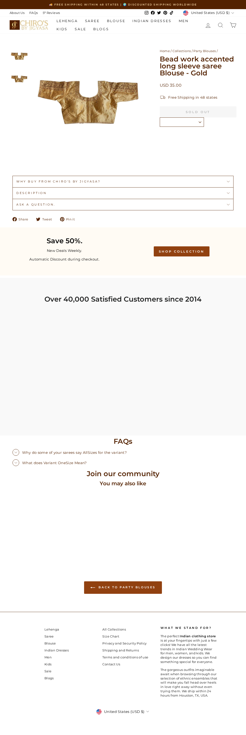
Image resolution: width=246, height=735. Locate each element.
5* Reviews (51, 13)
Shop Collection (181, 251)
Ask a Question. (35, 204)
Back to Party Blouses (126, 587)
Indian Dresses (151, 21)
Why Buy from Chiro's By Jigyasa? (58, 181)
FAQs (33, 13)
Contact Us (111, 664)
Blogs (101, 29)
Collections (181, 51)
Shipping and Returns (120, 650)
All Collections (114, 629)
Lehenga (67, 21)
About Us (17, 13)
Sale (80, 29)
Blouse (116, 21)
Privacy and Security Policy (124, 643)
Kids (62, 29)
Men (184, 21)
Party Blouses (204, 51)
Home (165, 51)
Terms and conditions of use (125, 657)
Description (31, 193)
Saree (92, 21)
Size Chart (110, 636)
